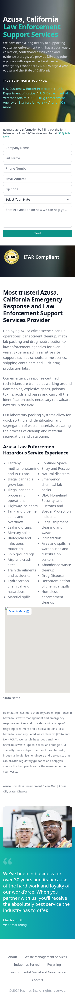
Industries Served (27, 964)
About (12, 957)
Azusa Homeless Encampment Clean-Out (29, 786)
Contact (37, 980)
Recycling (54, 964)
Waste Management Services (46, 957)
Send (37, 233)
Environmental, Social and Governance (37, 972)
